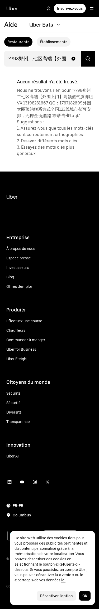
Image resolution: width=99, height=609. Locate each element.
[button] (73, 59)
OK (84, 596)
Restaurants (18, 42)
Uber (11, 8)
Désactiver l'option (56, 596)
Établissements (53, 42)
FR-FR (18, 506)
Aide (10, 24)
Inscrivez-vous (70, 8)
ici (63, 580)
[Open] (91, 8)
